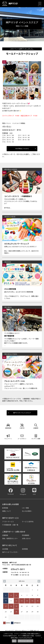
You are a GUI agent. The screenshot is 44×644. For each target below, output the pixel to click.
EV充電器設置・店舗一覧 (10, 525)
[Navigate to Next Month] (39, 581)
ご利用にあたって (34, 630)
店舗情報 (5, 535)
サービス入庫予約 (27, 521)
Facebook (11, 494)
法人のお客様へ (27, 511)
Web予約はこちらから (22, 148)
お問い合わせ (26, 538)
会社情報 (5, 549)
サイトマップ (9, 630)
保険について (6, 511)
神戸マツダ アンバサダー (10, 552)
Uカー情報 (25, 508)
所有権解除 (25, 535)
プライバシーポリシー (21, 630)
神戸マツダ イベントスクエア (22, 413)
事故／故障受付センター (10, 538)
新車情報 (5, 508)
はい (14, 641)
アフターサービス (8, 521)
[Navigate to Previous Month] (4, 581)
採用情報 (25, 549)
